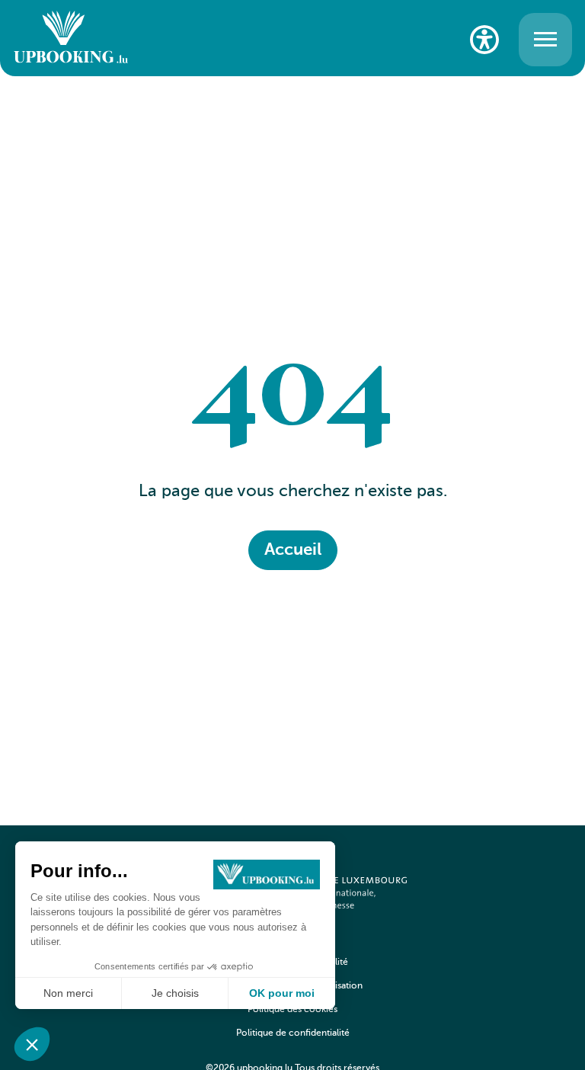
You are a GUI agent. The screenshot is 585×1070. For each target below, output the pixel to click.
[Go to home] (71, 39)
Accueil (292, 550)
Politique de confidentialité (293, 1033)
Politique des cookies (292, 1009)
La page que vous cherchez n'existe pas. (293, 491)
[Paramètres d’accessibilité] (484, 39)
